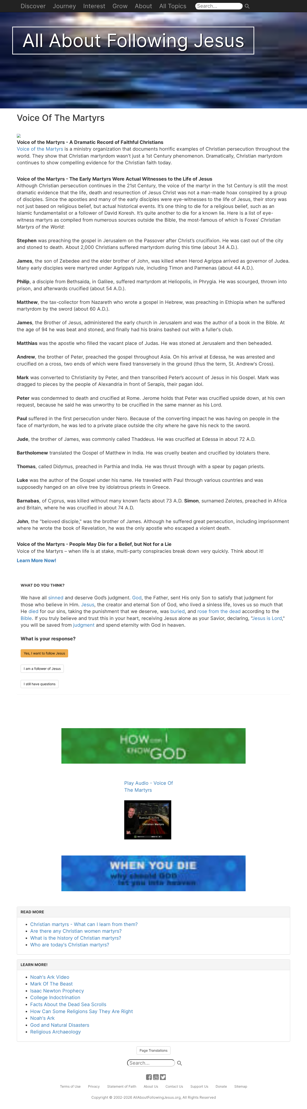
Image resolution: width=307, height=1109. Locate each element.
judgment (83, 625)
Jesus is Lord (267, 618)
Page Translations (153, 1050)
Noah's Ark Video (49, 977)
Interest (94, 6)
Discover (33, 6)
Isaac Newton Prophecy (57, 991)
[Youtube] (156, 1076)
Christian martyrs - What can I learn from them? (84, 924)
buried (177, 611)
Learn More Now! (36, 560)
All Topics (172, 6)
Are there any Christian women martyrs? (76, 931)
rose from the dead (219, 611)
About (143, 6)
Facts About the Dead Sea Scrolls (68, 1004)
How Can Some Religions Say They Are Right (81, 1011)
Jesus (87, 605)
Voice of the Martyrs (40, 149)
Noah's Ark (42, 1018)
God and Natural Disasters (59, 1025)
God (137, 598)
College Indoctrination (55, 997)
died (33, 611)
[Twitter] (163, 1076)
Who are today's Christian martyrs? (69, 945)
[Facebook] (149, 1076)
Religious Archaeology (55, 1032)
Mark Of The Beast (51, 984)
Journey (64, 6)
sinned (55, 598)
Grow (120, 6)
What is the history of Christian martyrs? (75, 938)
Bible (26, 618)
